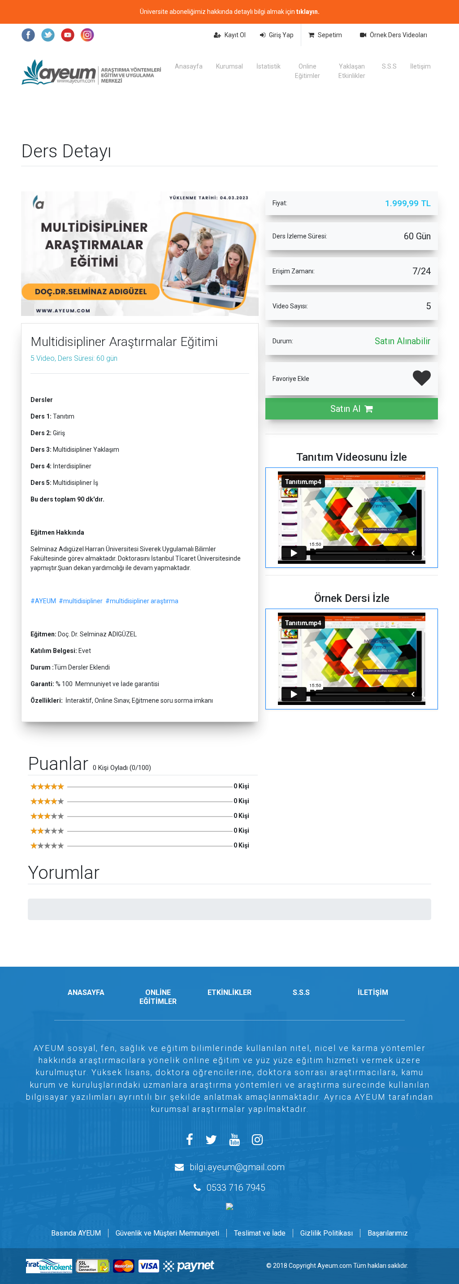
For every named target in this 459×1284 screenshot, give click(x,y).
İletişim (420, 66)
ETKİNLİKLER (229, 992)
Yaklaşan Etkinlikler (351, 71)
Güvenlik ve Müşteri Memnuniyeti (167, 1233)
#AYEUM (43, 601)
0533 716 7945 (236, 1187)
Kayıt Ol (235, 35)
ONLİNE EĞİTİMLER (158, 996)
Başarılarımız (388, 1233)
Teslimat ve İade (260, 1233)
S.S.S (389, 66)
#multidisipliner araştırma (141, 601)
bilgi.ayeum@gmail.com (237, 1167)
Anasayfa (189, 66)
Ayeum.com (334, 1265)
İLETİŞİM (373, 992)
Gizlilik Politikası (326, 1233)
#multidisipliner (81, 601)
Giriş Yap (281, 35)
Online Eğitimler (307, 71)
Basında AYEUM (76, 1233)
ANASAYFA (86, 992)
